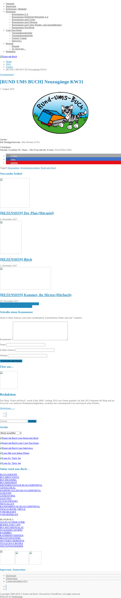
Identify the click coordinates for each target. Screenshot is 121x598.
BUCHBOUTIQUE (9, 477)
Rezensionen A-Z (20, 14)
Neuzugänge (13, 168)
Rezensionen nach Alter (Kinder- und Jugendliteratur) (37, 25)
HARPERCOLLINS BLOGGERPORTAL (20, 490)
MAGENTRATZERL (10, 538)
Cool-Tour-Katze (14, 30)
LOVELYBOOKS (9, 501)
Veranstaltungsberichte (22, 35)
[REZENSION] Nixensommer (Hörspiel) (19, 304)
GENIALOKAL (8, 488)
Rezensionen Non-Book (23, 27)
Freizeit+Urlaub (19, 38)
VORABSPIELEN (9, 514)
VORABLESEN (8, 512)
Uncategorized (7, 74)
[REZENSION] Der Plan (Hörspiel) (27, 213)
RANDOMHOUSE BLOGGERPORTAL (20, 506)
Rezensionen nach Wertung (24, 22)
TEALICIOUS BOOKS (11, 543)
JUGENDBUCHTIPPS (11, 530)
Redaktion (10, 51)
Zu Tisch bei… (19, 49)
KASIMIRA (6, 533)
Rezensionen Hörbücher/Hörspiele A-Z (30, 17)
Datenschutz (11, 578)
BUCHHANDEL (8, 480)
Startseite (10, 3)
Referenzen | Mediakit (16, 9)
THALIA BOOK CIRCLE (13, 509)
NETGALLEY (7, 504)
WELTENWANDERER (11, 546)
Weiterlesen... (7, 408)
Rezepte (9, 43)
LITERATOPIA (7, 496)
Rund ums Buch (48, 168)
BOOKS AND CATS (10, 525)
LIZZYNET (6, 498)
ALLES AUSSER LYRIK (12, 522)
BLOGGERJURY (8, 474)
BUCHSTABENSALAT (12, 527)
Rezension (11, 11)
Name (3, 344)
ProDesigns (17, 596)
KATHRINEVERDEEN (11, 535)
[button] (12, 156)
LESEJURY (6, 493)
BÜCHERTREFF (8, 482)
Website (3, 355)
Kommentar (6, 339)
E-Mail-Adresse (7, 350)
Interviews (17, 41)
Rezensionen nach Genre (23, 19)
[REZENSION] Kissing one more (16, 306)
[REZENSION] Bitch (16, 259)
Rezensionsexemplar (30, 168)
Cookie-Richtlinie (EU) (17, 581)
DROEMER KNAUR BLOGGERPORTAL (21, 485)
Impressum (11, 6)
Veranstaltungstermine (22, 33)
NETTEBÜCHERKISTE (12, 541)
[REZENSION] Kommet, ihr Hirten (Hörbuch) (35, 295)
